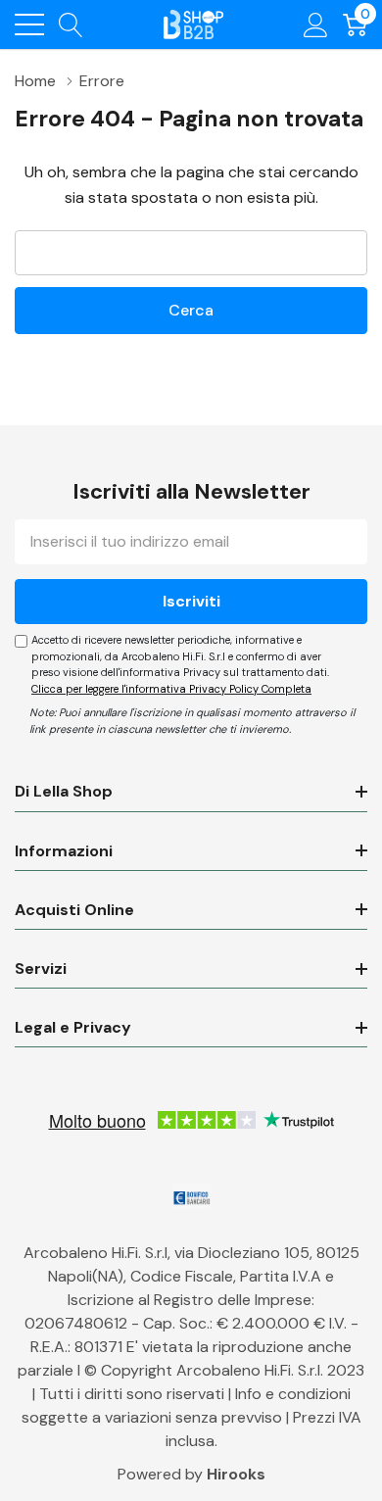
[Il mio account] (316, 24)
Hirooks (236, 1474)
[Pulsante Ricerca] (71, 24)
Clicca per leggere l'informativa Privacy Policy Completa (171, 689)
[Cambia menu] (29, 24)
